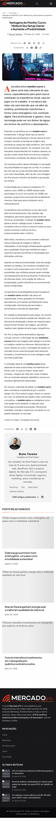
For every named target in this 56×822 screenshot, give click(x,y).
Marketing (6, 740)
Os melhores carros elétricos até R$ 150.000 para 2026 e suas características (31, 796)
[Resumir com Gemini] (34, 43)
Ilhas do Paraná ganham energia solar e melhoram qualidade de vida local (25, 608)
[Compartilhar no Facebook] (31, 47)
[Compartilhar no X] (27, 47)
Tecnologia (6, 757)
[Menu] (51, 4)
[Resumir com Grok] (43, 43)
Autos (4, 751)
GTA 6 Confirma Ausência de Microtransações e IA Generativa (32, 772)
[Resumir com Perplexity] (38, 43)
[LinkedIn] (42, 497)
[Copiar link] (40, 47)
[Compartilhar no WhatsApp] (26, 429)
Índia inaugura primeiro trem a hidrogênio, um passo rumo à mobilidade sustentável (21, 556)
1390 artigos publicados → (25, 497)
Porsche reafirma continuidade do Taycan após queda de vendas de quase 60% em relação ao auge (32, 784)
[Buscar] (37, 4)
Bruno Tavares (15, 34)
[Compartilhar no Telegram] (35, 429)
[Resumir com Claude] (29, 43)
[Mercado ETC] (14, 4)
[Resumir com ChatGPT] (24, 43)
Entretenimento (8, 746)
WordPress (35, 814)
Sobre (4, 735)
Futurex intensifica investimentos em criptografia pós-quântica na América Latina (23, 660)
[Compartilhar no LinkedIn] (36, 47)
